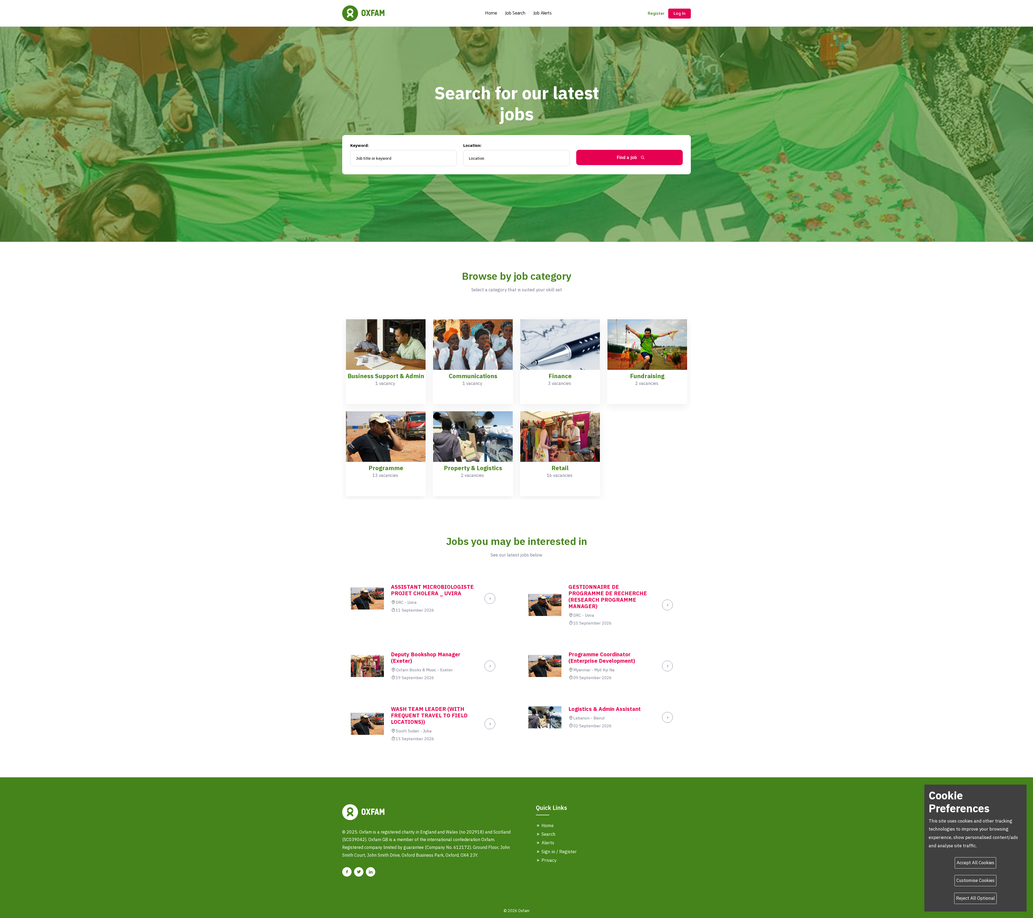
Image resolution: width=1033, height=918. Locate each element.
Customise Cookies (975, 880)
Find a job (627, 157)
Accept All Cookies (975, 863)
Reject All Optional (975, 898)
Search (548, 834)
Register (656, 13)
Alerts (547, 843)
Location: (472, 145)
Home (491, 13)
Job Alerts (542, 13)
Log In (679, 13)
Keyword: (359, 145)
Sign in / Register (558, 852)
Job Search (515, 13)
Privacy (548, 860)
